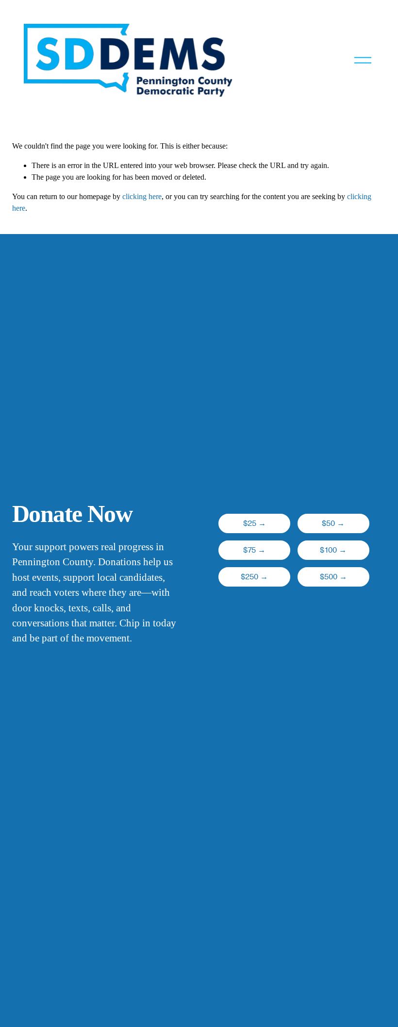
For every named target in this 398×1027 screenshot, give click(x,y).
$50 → (333, 523)
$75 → (254, 550)
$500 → (333, 577)
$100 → (333, 550)
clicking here (142, 196)
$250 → (254, 577)
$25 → (254, 523)
